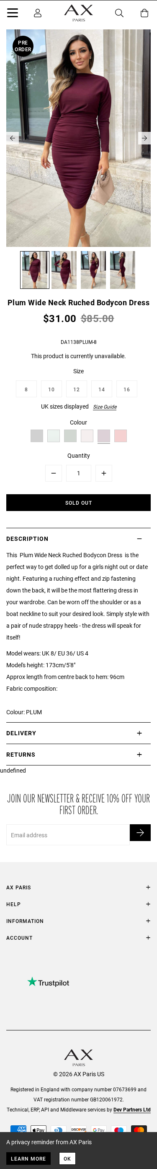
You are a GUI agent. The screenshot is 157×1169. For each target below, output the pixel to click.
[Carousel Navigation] (78, 138)
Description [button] (27, 539)
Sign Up (140, 832)
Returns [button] (21, 754)
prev (12, 138)
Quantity (78, 455)
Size (78, 371)
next (144, 138)
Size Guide (104, 406)
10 (51, 389)
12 (76, 389)
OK (67, 1158)
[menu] (12, 14)
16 (127, 389)
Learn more (28, 1158)
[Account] (37, 13)
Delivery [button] (21, 733)
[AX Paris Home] (78, 13)
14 (101, 389)
